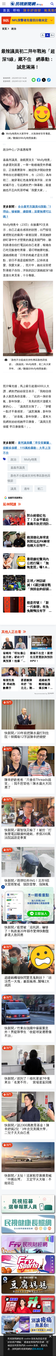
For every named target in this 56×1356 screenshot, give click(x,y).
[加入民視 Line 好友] (28, 904)
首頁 (6, 10)
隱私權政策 (37, 1348)
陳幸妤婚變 (32, 10)
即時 (16, 10)
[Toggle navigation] (4, 4)
